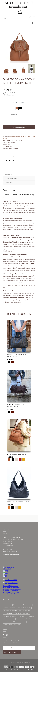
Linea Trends (19, 619)
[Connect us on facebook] (3, 635)
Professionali (22, 621)
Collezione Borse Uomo (10, 616)
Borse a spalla (17, 605)
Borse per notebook (24, 610)
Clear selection (13, 114)
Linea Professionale (9, 619)
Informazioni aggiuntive (12, 178)
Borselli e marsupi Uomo (10, 610)
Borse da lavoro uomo (9, 607)
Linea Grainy (26, 136)
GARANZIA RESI (8, 182)
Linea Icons (31, 616)
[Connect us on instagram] (7, 635)
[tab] (19, 174)
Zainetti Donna (8, 624)
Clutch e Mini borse (9, 613)
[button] (6, 18)
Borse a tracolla (27, 605)
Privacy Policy (6, 551)
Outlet (14, 621)
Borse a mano (7, 605)
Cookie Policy (14, 551)
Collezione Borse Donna (16, 136)
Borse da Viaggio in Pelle (24, 607)
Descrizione (8, 174)
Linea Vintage (29, 619)
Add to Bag (19, 348)
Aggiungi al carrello (19, 127)
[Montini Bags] (19, 4)
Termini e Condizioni (10, 669)
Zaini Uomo (17, 624)
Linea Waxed (7, 621)
